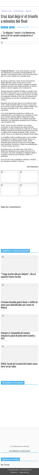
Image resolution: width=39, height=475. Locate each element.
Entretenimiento (19, 11)
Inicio (29, 3)
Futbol (12, 27)
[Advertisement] (19, 229)
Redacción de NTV (23, 27)
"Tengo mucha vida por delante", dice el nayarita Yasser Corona (18, 275)
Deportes (28, 11)
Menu (2, 3)
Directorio (14, 472)
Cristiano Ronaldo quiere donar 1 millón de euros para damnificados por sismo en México (19, 305)
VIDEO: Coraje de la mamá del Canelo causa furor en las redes (19, 365)
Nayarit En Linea (6, 11)
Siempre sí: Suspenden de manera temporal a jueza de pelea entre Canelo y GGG (18, 336)
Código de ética (24, 472)
